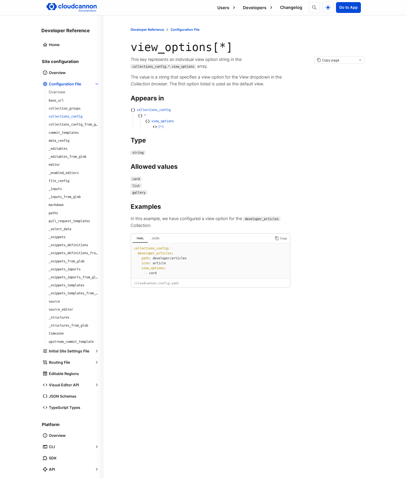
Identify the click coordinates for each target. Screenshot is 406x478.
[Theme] (328, 7)
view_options (162, 121)
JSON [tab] (155, 238)
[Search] (314, 7)
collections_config (154, 110)
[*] (161, 127)
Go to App (348, 7)
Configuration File (185, 30)
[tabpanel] (210, 260)
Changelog (291, 7)
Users (223, 7)
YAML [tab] (140, 238)
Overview (57, 92)
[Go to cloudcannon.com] (71, 7)
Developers (254, 7)
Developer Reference (147, 30)
